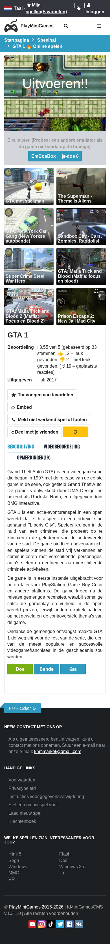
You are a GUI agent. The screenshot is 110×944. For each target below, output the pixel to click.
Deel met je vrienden (36, 431)
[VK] (78, 924)
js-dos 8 (70, 156)
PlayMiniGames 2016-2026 (36, 907)
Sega (13, 860)
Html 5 (14, 854)
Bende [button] (46, 669)
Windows (17, 866)
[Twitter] (59, 924)
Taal (18, 8)
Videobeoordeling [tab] (62, 446)
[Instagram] (41, 924)
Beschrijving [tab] (20, 446)
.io (61, 872)
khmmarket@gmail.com (57, 751)
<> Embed (21, 407)
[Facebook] (69, 924)
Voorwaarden (21, 780)
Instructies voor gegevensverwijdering (46, 796)
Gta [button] (73, 669)
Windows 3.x (72, 866)
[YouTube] (31, 924)
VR (11, 879)
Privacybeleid (22, 788)
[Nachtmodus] (75, 432)
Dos (20, 669)
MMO (13, 872)
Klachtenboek (22, 821)
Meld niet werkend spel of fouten (52, 419)
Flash (65, 854)
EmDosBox (43, 156)
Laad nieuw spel (24, 813)
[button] (65, 26)
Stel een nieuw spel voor (33, 804)
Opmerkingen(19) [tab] (33, 457)
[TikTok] (50, 924)
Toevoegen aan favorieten (45, 394)
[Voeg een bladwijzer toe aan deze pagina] (79, 8)
